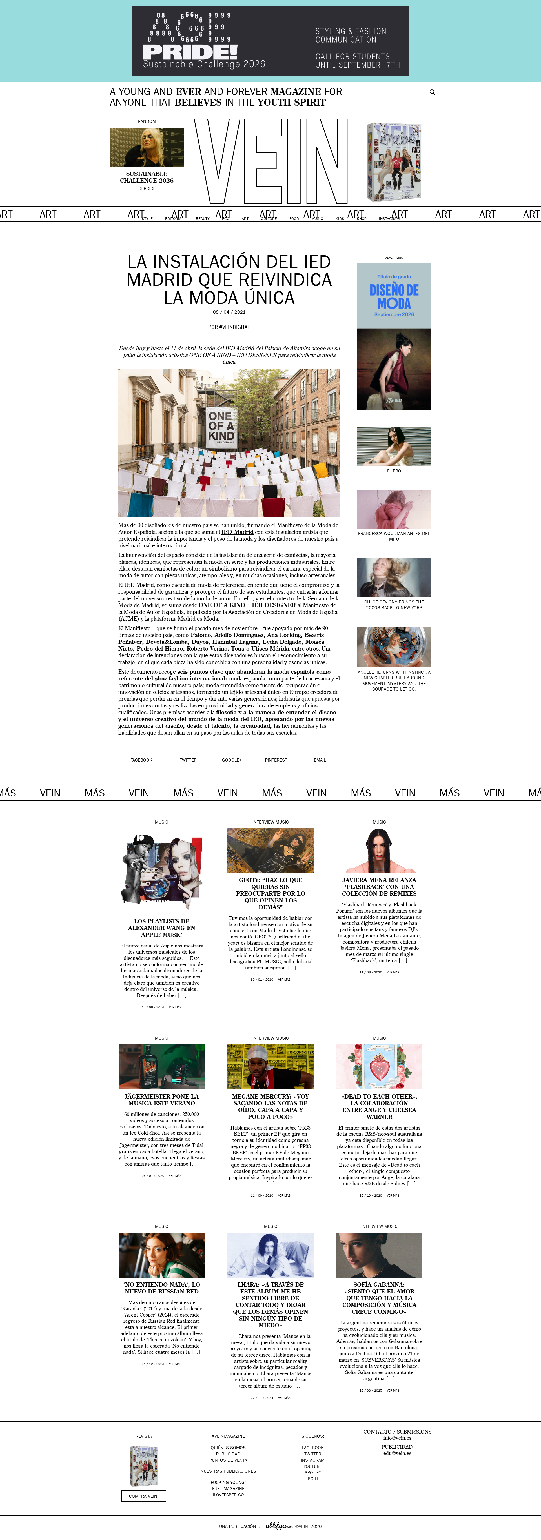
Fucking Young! (228, 1483)
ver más (175, 1007)
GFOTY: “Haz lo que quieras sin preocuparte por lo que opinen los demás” (270, 894)
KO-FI (313, 1479)
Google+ (10, 1536)
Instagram (313, 1461)
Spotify (313, 1473)
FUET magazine (228, 1489)
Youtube (312, 1467)
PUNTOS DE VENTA (228, 1461)
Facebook (313, 1448)
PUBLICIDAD (228, 1454)
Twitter (312, 1454)
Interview (263, 822)
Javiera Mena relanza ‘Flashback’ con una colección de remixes (379, 887)
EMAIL (320, 760)
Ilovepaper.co (228, 1495)
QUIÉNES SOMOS (228, 1448)
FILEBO (394, 471)
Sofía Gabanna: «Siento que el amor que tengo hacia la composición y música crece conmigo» (379, 1298)
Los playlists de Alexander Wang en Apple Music (161, 928)
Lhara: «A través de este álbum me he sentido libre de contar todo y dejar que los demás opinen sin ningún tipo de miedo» (270, 1305)
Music (161, 822)
